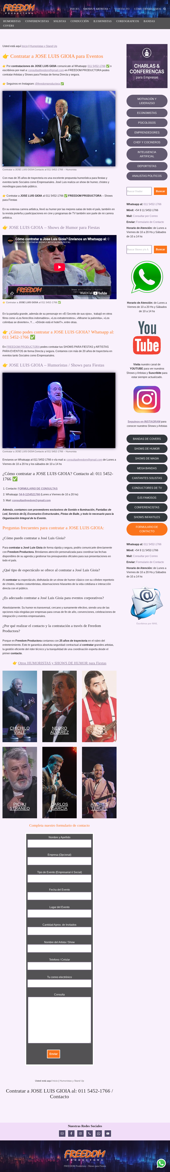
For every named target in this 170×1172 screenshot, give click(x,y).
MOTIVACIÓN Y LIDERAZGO (147, 101)
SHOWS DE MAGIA (147, 458)
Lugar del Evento (59, 907)
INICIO (74, 8)
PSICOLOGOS (147, 122)
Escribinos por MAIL (147, 623)
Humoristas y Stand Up (43, 46)
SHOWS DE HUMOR (147, 448)
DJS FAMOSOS (146, 497)
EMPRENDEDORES (147, 132)
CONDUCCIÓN (80, 21)
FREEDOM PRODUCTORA (23, 346)
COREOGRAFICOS (127, 21)
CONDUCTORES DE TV (147, 488)
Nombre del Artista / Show (59, 942)
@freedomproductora (47, 83)
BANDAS (149, 21)
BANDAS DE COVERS (147, 438)
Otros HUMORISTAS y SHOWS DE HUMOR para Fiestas (62, 663)
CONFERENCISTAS (37, 21)
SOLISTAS (59, 21)
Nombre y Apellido (59, 837)
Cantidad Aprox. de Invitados (59, 924)
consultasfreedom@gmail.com (46, 70)
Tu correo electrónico (59, 977)
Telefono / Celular (59, 959)
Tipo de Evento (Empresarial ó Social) (59, 872)
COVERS (8, 25)
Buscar (160, 191)
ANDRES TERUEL (99, 806)
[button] (109, 8)
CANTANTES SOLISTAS (147, 478)
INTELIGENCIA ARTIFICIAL (147, 154)
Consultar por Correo (145, 216)
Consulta (59, 994)
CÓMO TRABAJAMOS (147, 8)
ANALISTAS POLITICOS (147, 176)
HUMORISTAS (12, 21)
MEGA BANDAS (147, 468)
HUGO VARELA (99, 730)
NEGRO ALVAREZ (59, 730)
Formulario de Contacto (150, 222)
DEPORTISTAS (146, 166)
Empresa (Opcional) (59, 854)
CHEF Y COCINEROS (146, 142)
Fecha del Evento (59, 889)
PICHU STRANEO (20, 806)
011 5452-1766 (96, 66)
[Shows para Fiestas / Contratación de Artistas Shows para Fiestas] (19, 9)
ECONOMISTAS (147, 113)
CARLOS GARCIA (59, 806)
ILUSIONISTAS (102, 21)
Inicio (25, 46)
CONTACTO (122, 8)
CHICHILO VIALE (20, 730)
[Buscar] (164, 8)
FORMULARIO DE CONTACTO (147, 529)
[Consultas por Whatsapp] (161, 1163)
